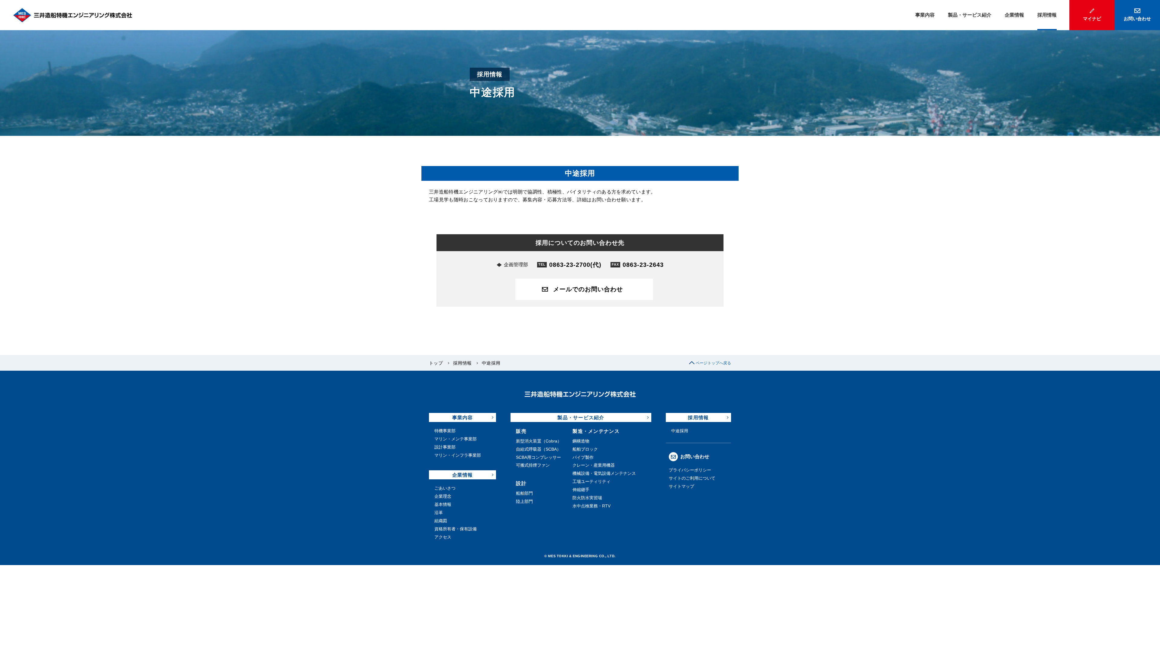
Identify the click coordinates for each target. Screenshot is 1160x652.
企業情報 (462, 475)
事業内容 (462, 417)
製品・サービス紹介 (580, 417)
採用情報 (462, 363)
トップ (436, 363)
